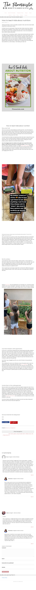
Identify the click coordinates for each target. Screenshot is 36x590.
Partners (21, 15)
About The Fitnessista (11, 12)
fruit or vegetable (24, 364)
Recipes (26, 12)
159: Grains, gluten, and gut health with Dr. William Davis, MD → (21, 433)
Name (3, 558)
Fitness (30, 12)
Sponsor (10, 15)
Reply (32, 475)
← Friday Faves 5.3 (6, 435)
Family (14, 15)
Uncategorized (12, 427)
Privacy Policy (4, 577)
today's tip (7, 427)
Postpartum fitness (20, 12)
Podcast (26, 15)
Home (6, 12)
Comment (4, 547)
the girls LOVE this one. (10, 395)
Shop (18, 15)
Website (3, 567)
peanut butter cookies (25, 145)
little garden (7, 284)
